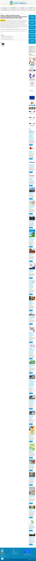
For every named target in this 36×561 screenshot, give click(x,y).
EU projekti (30, 47)
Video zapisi (32, 31)
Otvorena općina (32, 23)
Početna (13, 549)
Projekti (32, 27)
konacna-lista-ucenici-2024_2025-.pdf (7, 37)
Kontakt (13, 551)
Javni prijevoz (31, 46)
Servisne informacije (30, 50)
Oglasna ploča (32, 41)
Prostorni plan (32, 17)
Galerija (13, 550)
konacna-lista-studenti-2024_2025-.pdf (7, 36)
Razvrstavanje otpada (32, 36)
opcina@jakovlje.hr (4, 556)
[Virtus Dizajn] (32, 559)
